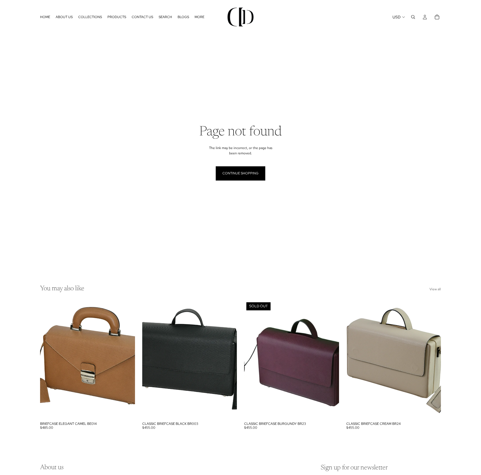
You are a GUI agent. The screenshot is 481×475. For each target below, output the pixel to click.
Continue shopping (240, 173)
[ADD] (126, 410)
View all (435, 289)
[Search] (413, 17)
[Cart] (437, 17)
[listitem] (199, 17)
